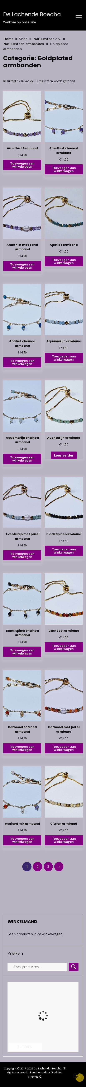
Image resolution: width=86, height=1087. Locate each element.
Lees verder (63, 455)
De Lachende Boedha (32, 14)
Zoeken (15, 953)
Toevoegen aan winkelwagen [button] (22, 164)
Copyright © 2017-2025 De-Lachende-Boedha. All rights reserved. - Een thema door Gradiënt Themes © (35, 1072)
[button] (75, 1075)
